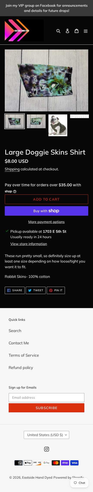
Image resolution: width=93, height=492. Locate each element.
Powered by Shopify (68, 477)
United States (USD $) (45, 435)
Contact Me (19, 342)
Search (15, 330)
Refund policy (21, 367)
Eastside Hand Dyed (37, 477)
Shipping (12, 169)
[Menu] (85, 30)
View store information (28, 244)
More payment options (46, 222)
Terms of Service (24, 355)
